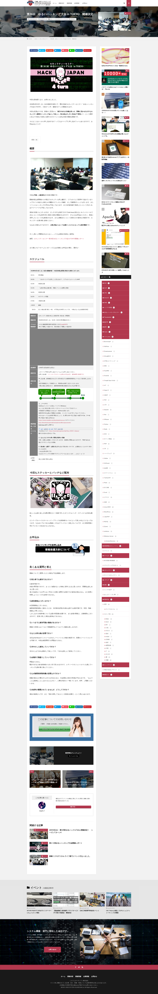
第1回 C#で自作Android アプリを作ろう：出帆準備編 (115, 158)
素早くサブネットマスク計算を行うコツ (114, 180)
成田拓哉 (109, 645)
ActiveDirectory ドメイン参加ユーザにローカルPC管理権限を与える (115, 248)
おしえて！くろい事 (111, 594)
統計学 (107, 322)
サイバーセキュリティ (112, 575)
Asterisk (107, 375)
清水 (108, 633)
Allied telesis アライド (111, 669)
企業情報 (76, 3)
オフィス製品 (109, 439)
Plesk (107, 482)
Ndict (109, 619)
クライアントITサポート (112, 565)
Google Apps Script (111, 380)
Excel (106, 492)
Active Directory (125, 230)
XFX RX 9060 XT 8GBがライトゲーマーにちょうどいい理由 (39, 911)
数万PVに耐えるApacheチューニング (113, 225)
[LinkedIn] (79, 50)
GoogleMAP (63, 324)
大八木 (109, 654)
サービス (108, 555)
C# (106, 448)
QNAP (107, 395)
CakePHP (108, 516)
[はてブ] (57, 50)
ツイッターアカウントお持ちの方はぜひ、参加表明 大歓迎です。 (66, 374)
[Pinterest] (87, 50)
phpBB (107, 468)
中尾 (108, 648)
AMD (106, 302)
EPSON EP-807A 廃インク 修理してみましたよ (115, 271)
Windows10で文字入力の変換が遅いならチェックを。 (115, 135)
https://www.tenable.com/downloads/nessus (51, 420)
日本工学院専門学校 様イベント (89, 910)
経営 (106, 327)
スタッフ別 (108, 614)
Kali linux (107, 346)
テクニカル (108, 336)
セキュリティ (109, 570)
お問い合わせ (52, 949)
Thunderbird (109, 317)
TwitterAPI (108, 478)
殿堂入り (108, 674)
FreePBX (107, 370)
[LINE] (72, 50)
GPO (106, 293)
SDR (106, 283)
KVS (106, 434)
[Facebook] (34, 50)
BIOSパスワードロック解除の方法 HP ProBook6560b (113, 203)
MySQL (107, 521)
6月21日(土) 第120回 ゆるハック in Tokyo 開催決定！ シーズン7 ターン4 (71, 831)
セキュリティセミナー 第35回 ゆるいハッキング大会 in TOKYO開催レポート (59, 238)
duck (108, 622)
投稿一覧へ (73, 806)
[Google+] (50, 50)
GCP (106, 288)
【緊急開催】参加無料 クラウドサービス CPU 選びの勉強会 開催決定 (65, 911)
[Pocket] (64, 50)
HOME (30, 39)
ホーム (55, 3)
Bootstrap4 (108, 341)
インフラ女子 (109, 589)
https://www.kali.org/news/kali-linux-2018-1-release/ (64, 431)
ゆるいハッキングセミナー (56, 19)
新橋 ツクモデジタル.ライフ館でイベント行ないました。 (70, 856)
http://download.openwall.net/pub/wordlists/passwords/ (55, 422)
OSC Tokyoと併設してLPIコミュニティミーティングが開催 (118, 911)
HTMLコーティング (111, 361)
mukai (109, 636)
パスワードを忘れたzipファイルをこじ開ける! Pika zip (115, 88)
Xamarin (126, 140)
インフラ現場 (109, 307)
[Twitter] (41, 50)
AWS (107, 502)
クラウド (108, 497)
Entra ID (107, 297)
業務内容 (61, 3)
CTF (106, 405)
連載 (106, 585)
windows (108, 531)
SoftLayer (108, 463)
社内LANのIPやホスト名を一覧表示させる (115, 65)
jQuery (107, 526)
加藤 (127, 117)
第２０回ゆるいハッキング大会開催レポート (65, 843)
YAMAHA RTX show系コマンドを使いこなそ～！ (115, 111)
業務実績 (69, 3)
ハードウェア (109, 453)
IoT (106, 385)
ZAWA (109, 639)
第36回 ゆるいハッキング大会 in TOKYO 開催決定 (63, 39)
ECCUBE (107, 487)
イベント (65, 19)
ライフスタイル (111, 609)
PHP (106, 443)
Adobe (107, 458)
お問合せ (84, 3)
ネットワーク (109, 665)
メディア (108, 580)
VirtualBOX (108, 356)
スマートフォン (109, 473)
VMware (107, 419)
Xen (106, 414)
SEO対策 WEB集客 (110, 560)
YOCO (109, 630)
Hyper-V (107, 390)
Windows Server (110, 536)
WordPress (108, 512)
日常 (107, 604)
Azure (107, 332)
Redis (107, 429)
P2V (106, 400)
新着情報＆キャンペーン (112, 546)
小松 (108, 627)
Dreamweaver (109, 351)
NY (108, 624)
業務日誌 (108, 599)
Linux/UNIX (109, 507)
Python (107, 424)
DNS (106, 366)
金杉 (108, 642)
